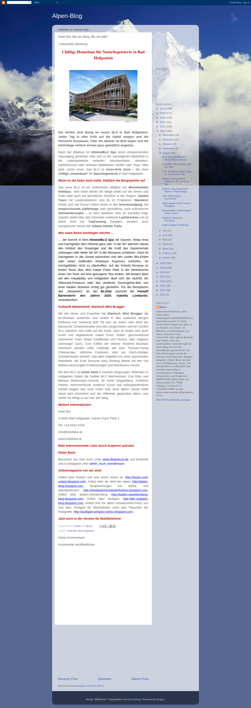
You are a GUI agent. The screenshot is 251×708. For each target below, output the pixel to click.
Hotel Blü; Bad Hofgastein (80, 531)
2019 (163, 268)
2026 (163, 108)
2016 (163, 281)
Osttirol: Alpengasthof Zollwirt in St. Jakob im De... (175, 181)
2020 (163, 263)
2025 (163, 113)
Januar (167, 257)
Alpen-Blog (67, 15)
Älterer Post (140, 679)
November (169, 139)
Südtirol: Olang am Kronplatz (172, 219)
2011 (163, 294)
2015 (163, 285)
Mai (165, 239)
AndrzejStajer (134, 699)
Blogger (160, 699)
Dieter (163, 307)
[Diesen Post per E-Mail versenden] (101, 526)
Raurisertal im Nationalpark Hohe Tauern (176, 211)
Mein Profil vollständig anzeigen (173, 400)
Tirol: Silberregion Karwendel (171, 197)
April (165, 244)
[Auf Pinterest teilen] (114, 526)
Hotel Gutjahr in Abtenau (175, 225)
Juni (165, 235)
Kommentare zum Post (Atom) (87, 686)
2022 (163, 126)
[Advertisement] (103, 650)
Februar (167, 253)
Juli (165, 230)
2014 (163, 290)
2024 (163, 117)
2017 (163, 276)
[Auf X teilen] (107, 526)
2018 (163, 272)
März (166, 248)
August (167, 153)
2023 (163, 122)
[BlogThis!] (104, 526)
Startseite (104, 679)
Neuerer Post (68, 679)
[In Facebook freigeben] (111, 526)
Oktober (167, 144)
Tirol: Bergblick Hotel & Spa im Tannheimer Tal (176, 173)
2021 (163, 131)
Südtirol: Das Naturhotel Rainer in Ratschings (175, 190)
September (169, 148)
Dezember (169, 135)
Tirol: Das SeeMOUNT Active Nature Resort (174, 158)
